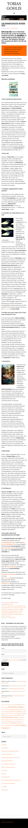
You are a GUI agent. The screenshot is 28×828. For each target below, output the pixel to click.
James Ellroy (23, 711)
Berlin (23, 704)
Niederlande (19, 719)
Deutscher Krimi (22, 607)
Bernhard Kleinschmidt (19, 606)
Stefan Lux (22, 723)
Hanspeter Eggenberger (6, 711)
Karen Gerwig (8, 715)
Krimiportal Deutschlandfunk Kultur (10, 751)
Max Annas (3, 719)
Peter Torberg (7, 721)
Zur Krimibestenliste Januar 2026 (18, 685)
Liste (16, 207)
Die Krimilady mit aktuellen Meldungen (11, 780)
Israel (16, 711)
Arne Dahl (14, 704)
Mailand (9, 612)
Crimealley (4, 786)
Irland (12, 711)
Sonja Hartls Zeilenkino (7, 760)
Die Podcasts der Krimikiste (8, 783)
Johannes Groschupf (12, 713)
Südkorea (3, 725)
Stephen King (17, 614)
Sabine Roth (21, 721)
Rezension (6, 309)
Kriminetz (3, 773)
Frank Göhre (4, 609)
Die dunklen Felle (5, 777)
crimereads (4, 770)
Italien (19, 711)
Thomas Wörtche (11, 566)
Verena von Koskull (6, 616)
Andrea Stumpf (9, 704)
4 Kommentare (11, 617)
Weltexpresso (5, 583)
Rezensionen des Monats (8, 574)
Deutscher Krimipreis (6, 754)
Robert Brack (16, 721)
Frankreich (10, 609)
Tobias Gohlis (14, 6)
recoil (11, 604)
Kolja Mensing (20, 715)
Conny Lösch (14, 607)
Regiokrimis (12, 721)
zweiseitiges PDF (8, 548)
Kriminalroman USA (13, 611)
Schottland (3, 723)
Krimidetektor (4, 748)
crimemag (3, 744)
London (23, 717)
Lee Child (19, 717)
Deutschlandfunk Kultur (8, 542)
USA (22, 614)
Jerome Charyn (6, 713)
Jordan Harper (4, 611)
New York (14, 719)
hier (22, 150)
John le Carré (20, 713)
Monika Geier (15, 612)
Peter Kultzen (10, 614)
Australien (19, 704)
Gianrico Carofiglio (18, 609)
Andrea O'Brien (4, 704)
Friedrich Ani (18, 709)
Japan (2, 713)
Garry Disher (24, 709)
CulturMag (7, 578)
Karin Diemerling (14, 715)
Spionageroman (16, 723)
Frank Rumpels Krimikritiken (8, 764)
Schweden (9, 723)
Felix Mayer (6, 709)
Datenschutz (11, 822)
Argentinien (10, 606)
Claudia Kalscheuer (6, 607)
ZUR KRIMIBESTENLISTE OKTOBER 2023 (13, 24)
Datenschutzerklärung (14, 660)
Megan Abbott (9, 719)
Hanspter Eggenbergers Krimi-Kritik (10, 757)
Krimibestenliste (5, 604)
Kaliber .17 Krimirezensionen (8, 767)
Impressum (4, 822)
